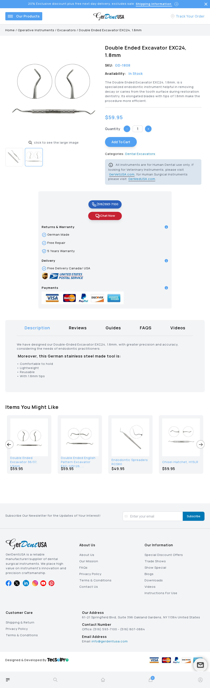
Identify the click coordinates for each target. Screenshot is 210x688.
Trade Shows (155, 561)
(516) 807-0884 (132, 629)
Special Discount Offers (164, 554)
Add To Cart (121, 142)
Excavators (66, 30)
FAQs (83, 567)
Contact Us (88, 586)
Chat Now (107, 215)
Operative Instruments (36, 30)
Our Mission (88, 561)
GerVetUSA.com (122, 174)
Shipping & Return (20, 622)
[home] (102, 679)
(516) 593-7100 (105, 629)
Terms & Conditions (95, 580)
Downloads (154, 580)
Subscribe (193, 516)
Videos (150, 586)
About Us (86, 554)
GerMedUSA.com (141, 179)
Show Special (155, 567)
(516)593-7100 (107, 204)
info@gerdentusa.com (110, 641)
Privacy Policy (90, 573)
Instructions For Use (161, 593)
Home (10, 30)
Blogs (149, 573)
